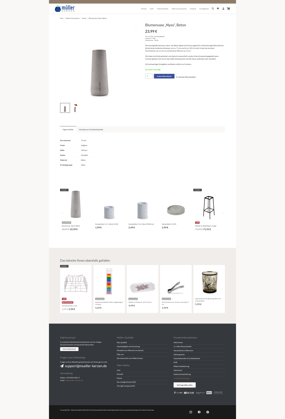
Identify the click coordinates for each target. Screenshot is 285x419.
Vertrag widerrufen (184, 385)
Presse (119, 378)
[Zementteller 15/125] (176, 206)
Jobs (118, 370)
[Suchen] (212, 8)
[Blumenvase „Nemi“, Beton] (76, 204)
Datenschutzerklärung (182, 374)
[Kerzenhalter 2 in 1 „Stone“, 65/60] (109, 206)
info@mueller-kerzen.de (74, 380)
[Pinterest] (207, 412)
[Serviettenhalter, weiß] (76, 281)
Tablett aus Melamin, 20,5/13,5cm (140, 302)
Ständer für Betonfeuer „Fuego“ (206, 226)
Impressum (178, 370)
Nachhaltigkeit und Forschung (128, 346)
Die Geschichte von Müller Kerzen (130, 358)
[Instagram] (190, 412)
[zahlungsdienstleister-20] (199, 392)
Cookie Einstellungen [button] (182, 378)
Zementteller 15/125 (169, 224)
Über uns (120, 354)
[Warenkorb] (228, 9)
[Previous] (62, 213)
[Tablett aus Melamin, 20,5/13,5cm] (142, 281)
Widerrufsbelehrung (181, 366)
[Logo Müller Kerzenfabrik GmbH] (64, 8)
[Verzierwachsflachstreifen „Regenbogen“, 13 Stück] (109, 281)
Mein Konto (178, 342)
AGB (175, 362)
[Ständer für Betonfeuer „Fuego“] (209, 204)
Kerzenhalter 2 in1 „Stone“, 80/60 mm (141, 224)
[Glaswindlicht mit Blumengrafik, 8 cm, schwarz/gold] (209, 281)
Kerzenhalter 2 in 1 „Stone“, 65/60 (106, 224)
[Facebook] (199, 412)
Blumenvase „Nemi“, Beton (71, 226)
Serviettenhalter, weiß (69, 306)
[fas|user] (223, 8)
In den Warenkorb (164, 76)
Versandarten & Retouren (183, 350)
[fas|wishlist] (218, 8)
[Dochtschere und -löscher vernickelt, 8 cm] (176, 281)
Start (61, 18)
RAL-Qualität (122, 342)
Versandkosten (161, 36)
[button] (136, 26)
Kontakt (120, 374)
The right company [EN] (126, 386)
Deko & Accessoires (73, 18)
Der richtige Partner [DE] (126, 382)
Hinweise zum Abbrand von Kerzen (130, 350)
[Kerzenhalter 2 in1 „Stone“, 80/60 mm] (142, 206)
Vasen (84, 18)
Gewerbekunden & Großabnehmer (187, 358)
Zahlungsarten (179, 354)
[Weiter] (223, 213)
